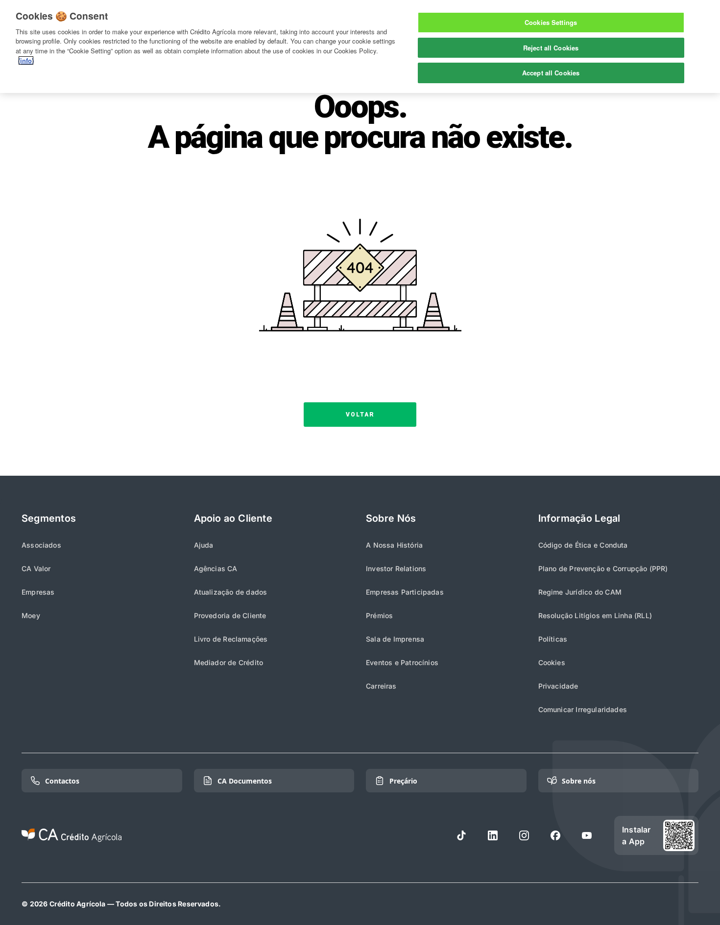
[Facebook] (555, 835)
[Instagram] (524, 835)
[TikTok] (461, 835)
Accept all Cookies (550, 72)
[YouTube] (587, 835)
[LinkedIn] (492, 835)
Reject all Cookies (550, 47)
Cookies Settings (551, 22)
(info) (26, 60)
